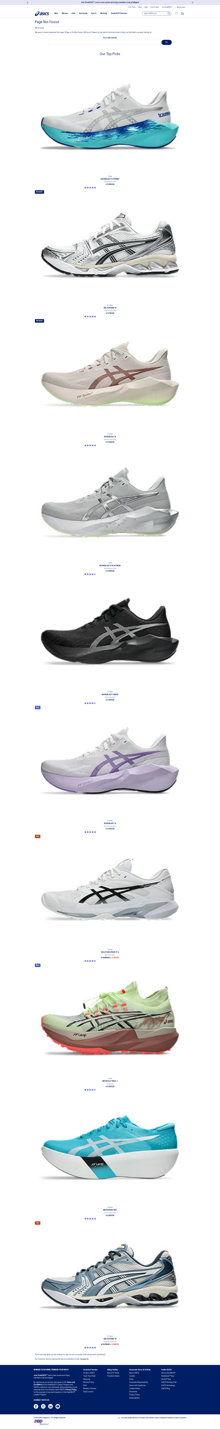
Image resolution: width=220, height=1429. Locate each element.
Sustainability (134, 1398)
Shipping (86, 1379)
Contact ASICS (89, 1373)
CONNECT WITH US (41, 1400)
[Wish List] (176, 13)
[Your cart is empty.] (182, 13)
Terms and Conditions (137, 1385)
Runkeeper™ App (167, 1376)
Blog (140, 7)
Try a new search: (110, 38)
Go (167, 42)
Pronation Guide (113, 1376)
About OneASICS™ (168, 1373)
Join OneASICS (167, 7)
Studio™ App (166, 1379)
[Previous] (27, 2)
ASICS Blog (165, 1388)
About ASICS (134, 1373)
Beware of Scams (89, 1388)
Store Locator (88, 1392)
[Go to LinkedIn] (50, 1407)
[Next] (192, 2)
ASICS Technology (168, 1385)
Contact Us (84, 1359)
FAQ (84, 1385)
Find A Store (155, 7)
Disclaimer (133, 1392)
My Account (181, 7)
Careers (132, 1376)
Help (146, 7)
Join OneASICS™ (41, 1375)
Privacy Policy (71, 1390)
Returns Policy (88, 1382)
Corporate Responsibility (138, 1382)
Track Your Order (89, 1376)
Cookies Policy (134, 1388)
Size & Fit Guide (113, 1373)
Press (131, 1379)
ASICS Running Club (169, 1382)
